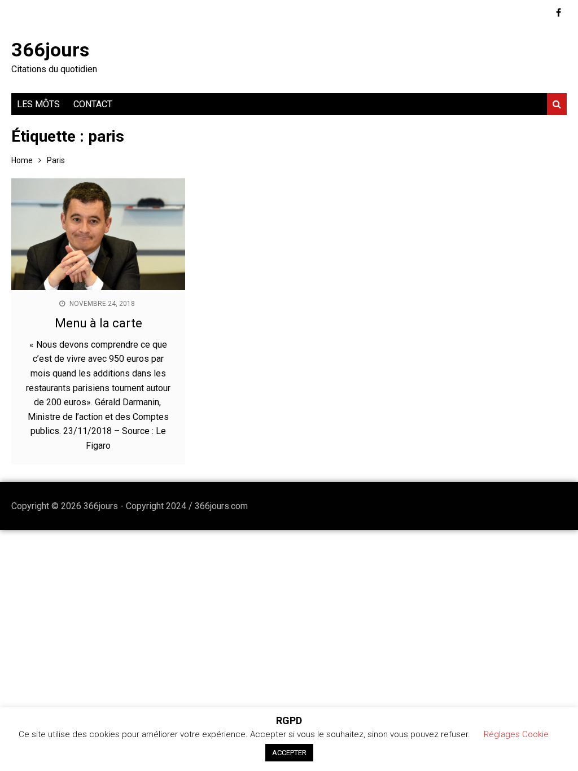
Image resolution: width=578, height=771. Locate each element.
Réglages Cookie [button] (516, 734)
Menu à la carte (98, 323)
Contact (92, 104)
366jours (50, 49)
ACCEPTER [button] (289, 752)
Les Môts (38, 104)
